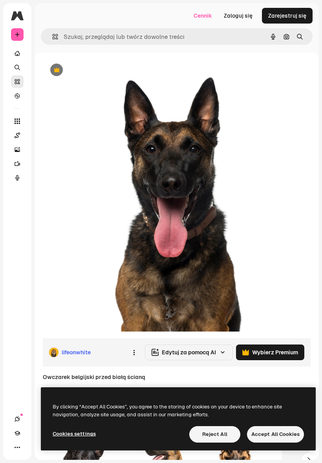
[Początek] (17, 53)
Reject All (214, 434)
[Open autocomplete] (52, 37)
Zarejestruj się (287, 15)
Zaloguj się (238, 15)
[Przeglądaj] (17, 95)
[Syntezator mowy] (17, 177)
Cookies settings (74, 433)
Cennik (203, 15)
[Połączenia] (17, 419)
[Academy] (17, 433)
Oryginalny (97, 70)
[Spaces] (17, 135)
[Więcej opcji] (134, 352)
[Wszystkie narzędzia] (17, 121)
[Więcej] (17, 447)
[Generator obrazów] (17, 149)
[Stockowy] (17, 81)
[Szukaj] (17, 67)
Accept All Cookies (275, 434)
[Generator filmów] (17, 163)
